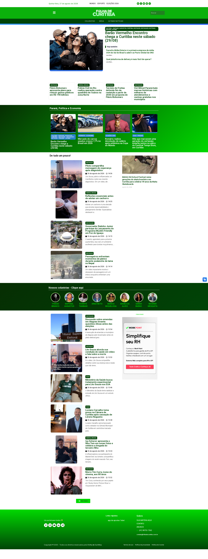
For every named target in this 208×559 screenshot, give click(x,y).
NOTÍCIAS (152, 28)
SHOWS (114, 29)
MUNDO (92, 3)
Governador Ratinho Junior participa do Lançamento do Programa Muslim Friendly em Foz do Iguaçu (99, 229)
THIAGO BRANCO (55, 305)
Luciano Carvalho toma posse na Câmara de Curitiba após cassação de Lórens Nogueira (98, 413)
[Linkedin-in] (58, 525)
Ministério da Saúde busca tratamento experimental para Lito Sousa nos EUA (98, 382)
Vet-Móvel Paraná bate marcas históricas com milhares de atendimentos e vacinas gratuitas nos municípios (146, 94)
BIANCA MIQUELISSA (111, 305)
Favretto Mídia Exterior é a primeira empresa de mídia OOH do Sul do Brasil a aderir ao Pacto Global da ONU (130, 51)
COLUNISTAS (90, 21)
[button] (83, 501)
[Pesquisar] (163, 13)
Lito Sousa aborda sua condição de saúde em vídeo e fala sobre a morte (100, 351)
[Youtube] (144, 3)
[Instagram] (141, 3)
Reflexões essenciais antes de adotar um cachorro (99, 197)
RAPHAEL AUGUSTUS (69, 305)
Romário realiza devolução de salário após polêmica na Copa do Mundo (116, 142)
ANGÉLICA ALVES (124, 305)
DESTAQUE (137, 28)
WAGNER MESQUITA (152, 305)
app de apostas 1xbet (116, 520)
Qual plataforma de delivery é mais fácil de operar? (128, 59)
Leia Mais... (109, 55)
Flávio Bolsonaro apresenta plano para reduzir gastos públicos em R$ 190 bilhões (62, 91)
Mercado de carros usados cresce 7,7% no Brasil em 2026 (89, 141)
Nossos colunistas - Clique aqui (66, 287)
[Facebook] (138, 3)
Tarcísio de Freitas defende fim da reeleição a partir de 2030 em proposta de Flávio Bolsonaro (117, 92)
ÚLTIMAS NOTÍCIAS (115, 21)
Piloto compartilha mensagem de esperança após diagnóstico (98, 168)
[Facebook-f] (46, 525)
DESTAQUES (145, 28)
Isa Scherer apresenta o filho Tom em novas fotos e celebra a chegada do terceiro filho (99, 444)
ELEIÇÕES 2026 (112, 3)
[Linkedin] (147, 3)
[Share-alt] (150, 3)
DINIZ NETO (97, 304)
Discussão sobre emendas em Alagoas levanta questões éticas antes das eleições (98, 322)
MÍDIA (101, 21)
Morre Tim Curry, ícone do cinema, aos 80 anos (98, 473)
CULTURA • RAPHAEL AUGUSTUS (116, 28)
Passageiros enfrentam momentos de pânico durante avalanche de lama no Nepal (99, 260)
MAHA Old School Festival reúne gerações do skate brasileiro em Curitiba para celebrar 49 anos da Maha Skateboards (139, 180)
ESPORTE (101, 3)
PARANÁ (108, 29)
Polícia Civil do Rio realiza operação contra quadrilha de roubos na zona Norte (90, 91)
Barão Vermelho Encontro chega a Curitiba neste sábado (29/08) (130, 37)
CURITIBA (130, 28)
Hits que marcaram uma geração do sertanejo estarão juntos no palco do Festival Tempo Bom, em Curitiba (144, 143)
